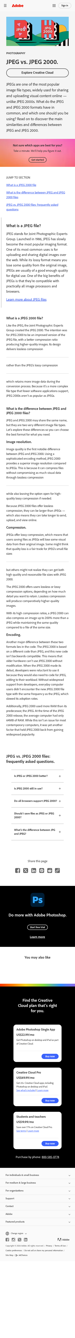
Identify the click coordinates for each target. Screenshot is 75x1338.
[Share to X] (25, 870)
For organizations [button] (15, 1190)
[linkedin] (25, 1239)
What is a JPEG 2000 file (21, 185)
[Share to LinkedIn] (33, 870)
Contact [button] (9, 1206)
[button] (54, 5)
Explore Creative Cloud (37, 73)
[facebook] (7, 1239)
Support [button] (10, 1198)
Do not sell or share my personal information (43, 1250)
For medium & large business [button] (21, 1182)
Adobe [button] (9, 1214)
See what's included (26, 1090)
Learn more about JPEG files (26, 299)
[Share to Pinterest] (41, 870)
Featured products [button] (15, 1221)
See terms (21, 1130)
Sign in (64, 5)
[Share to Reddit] (49, 870)
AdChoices (23, 1255)
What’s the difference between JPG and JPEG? (34, 832)
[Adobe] (17, 5)
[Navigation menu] (5, 5)
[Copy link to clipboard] (57, 870)
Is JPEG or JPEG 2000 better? (31, 776)
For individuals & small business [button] (22, 1175)
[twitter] (19, 1239)
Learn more (37, 937)
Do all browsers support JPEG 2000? (35, 801)
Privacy (49, 1246)
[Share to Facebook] (17, 870)
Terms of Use (60, 1246)
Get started (37, 159)
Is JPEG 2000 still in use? (28, 788)
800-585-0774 (50, 1157)
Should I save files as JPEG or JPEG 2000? (34, 815)
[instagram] (13, 1239)
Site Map (9, 1255)
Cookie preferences (14, 1250)
